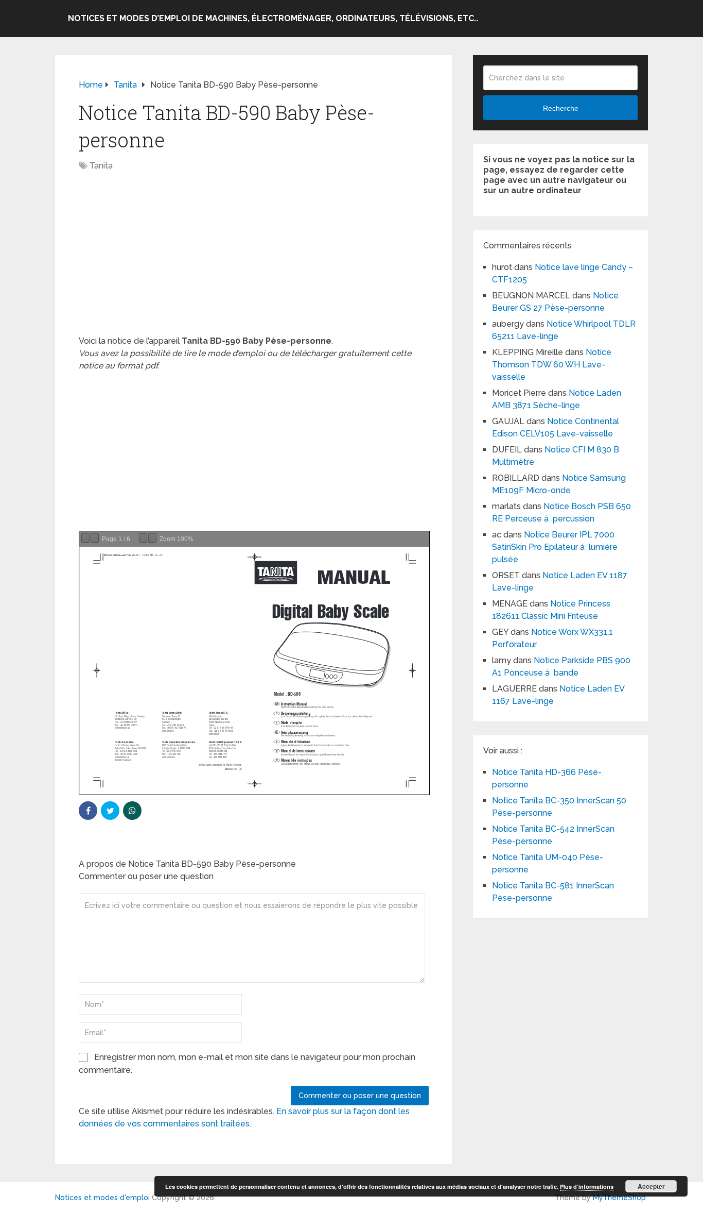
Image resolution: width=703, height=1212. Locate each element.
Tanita (101, 166)
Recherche (560, 108)
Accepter (651, 1186)
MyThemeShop (619, 1197)
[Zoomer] (152, 538)
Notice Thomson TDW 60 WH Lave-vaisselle (551, 364)
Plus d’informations (586, 1186)
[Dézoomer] (143, 538)
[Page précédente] (85, 538)
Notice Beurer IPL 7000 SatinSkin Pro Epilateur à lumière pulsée (555, 547)
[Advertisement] (254, 259)
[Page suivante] (95, 538)
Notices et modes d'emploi (102, 1197)
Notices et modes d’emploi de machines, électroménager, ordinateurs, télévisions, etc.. (273, 18)
